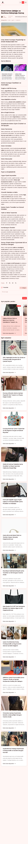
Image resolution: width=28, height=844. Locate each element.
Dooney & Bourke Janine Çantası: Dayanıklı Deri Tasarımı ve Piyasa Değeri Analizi (13, 395)
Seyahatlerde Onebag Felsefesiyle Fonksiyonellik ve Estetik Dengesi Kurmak (13, 750)
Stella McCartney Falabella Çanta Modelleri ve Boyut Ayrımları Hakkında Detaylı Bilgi (13, 466)
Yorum (24, 298)
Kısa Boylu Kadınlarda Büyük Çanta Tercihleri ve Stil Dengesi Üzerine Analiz (13, 572)
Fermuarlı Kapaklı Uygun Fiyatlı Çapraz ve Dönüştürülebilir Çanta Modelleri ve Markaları (13, 501)
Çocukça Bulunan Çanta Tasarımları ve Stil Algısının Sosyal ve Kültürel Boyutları (13, 430)
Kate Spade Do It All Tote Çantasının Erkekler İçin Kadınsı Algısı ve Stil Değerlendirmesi (14, 608)
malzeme (18, 20)
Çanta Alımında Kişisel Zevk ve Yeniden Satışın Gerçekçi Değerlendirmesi (12, 537)
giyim (13, 20)
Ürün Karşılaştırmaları (21, 16)
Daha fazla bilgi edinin (8, 333)
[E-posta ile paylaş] (12, 283)
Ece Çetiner (4, 17)
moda (8, 20)
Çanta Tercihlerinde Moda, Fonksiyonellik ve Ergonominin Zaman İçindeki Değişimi (12, 644)
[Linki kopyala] (15, 283)
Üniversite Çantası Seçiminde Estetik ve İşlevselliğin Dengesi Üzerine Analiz (12, 715)
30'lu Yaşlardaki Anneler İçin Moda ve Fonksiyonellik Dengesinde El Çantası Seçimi (14, 359)
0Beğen (24, 287)
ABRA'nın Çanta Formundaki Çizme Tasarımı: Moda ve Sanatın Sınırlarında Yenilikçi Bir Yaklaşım (13, 679)
